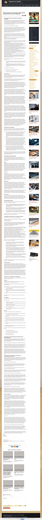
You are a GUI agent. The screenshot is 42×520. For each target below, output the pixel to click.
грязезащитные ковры (32, 49)
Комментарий (5, 498)
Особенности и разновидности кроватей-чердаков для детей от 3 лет (19, 472)
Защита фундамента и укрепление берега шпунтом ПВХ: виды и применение (33, 226)
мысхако (30, 64)
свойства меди (36, 74)
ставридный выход (31, 78)
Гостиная (20, 5)
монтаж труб (31, 63)
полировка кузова (31, 69)
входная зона (31, 48)
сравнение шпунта (31, 77)
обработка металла (35, 64)
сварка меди (31, 74)
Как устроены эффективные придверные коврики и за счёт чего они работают (33, 248)
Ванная (16, 5)
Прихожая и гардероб (28, 5)
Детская (23, 5)
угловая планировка (32, 82)
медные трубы (36, 59)
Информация (36, 5)
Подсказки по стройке (15, 1)
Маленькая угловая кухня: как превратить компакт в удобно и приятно (33, 100)
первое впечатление (32, 68)
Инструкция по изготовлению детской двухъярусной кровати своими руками (19, 488)
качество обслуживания (32, 54)
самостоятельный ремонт (32, 73)
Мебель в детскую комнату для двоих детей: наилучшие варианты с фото (8, 488)
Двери (33, 5)
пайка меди (30, 67)
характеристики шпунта (32, 84)
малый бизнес (31, 59)
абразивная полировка (32, 44)
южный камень (31, 88)
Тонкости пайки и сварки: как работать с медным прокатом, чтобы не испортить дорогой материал (34, 157)
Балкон (13, 5)
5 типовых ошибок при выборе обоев (19, 458)
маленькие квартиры (32, 58)
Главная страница (6, 5)
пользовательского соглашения (19, 517)
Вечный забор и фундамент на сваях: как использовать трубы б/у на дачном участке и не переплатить (34, 214)
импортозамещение (32, 53)
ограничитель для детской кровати (12, 390)
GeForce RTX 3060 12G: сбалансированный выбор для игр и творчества (33, 259)
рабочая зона (31, 72)
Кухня (10, 5)
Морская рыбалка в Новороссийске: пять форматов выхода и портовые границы (33, 112)
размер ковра (35, 72)
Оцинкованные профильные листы (33, 236)
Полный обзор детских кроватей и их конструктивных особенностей (8, 459)
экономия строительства (32, 87)
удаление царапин (31, 83)
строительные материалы (32, 79)
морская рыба (35, 63)
